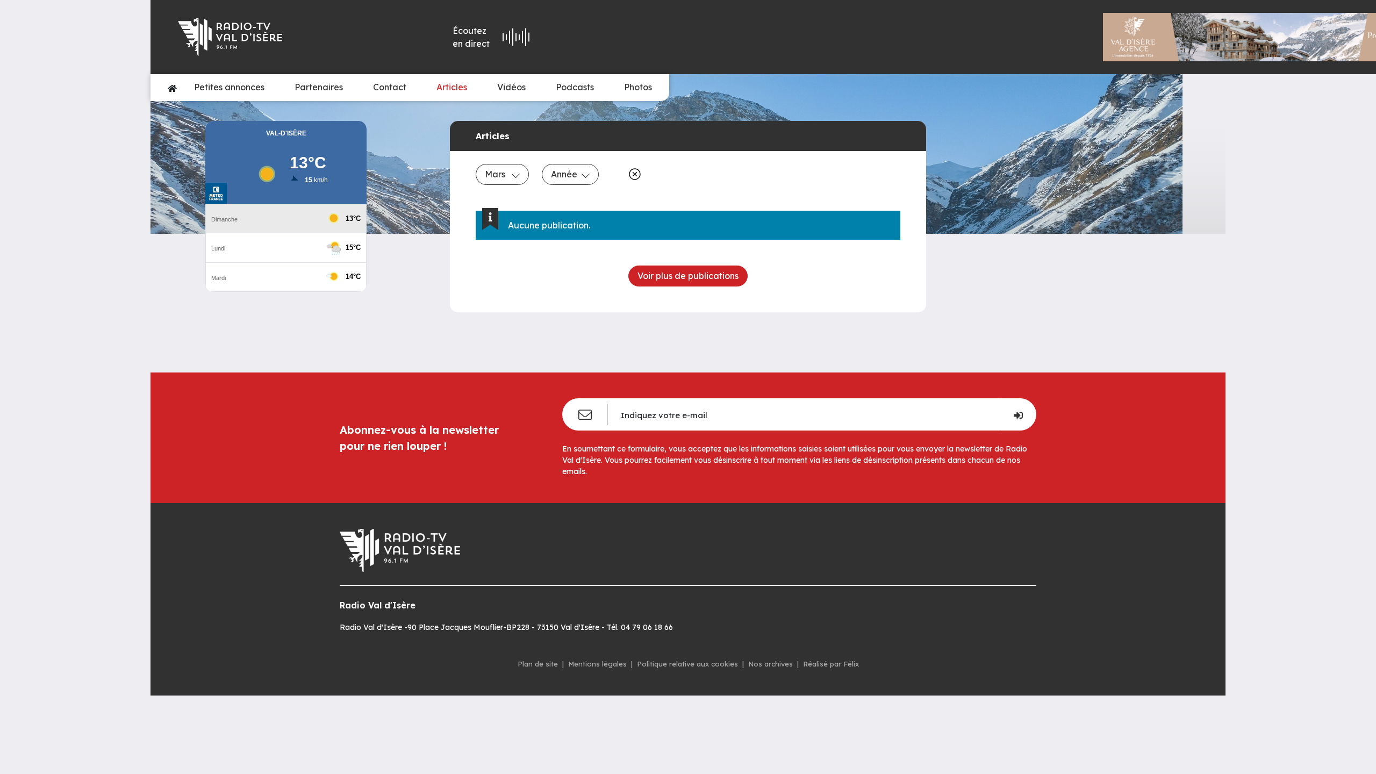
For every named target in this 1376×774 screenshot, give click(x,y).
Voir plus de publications (688, 275)
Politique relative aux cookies (687, 664)
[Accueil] (172, 87)
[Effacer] (633, 174)
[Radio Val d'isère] (275, 37)
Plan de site (538, 664)
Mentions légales (597, 664)
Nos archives (770, 664)
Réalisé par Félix (831, 664)
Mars (496, 174)
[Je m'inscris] (1018, 414)
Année (564, 174)
